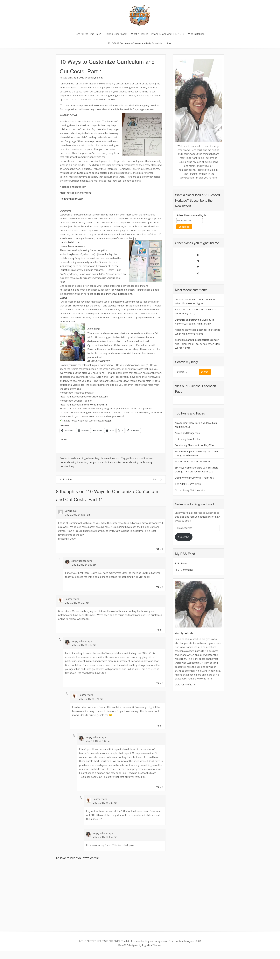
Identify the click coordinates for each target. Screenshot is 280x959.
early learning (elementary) (85, 458)
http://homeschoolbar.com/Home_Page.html (84, 404)
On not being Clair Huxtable (190, 490)
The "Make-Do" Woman (188, 484)
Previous (68, 479)
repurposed (140, 317)
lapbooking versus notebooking (114, 293)
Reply (158, 548)
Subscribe (183, 537)
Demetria (180, 319)
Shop (169, 43)
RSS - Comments (184, 569)
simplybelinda (95, 77)
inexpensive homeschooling (123, 462)
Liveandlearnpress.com (72, 246)
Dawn (67, 510)
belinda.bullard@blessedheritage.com (195, 339)
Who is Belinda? (196, 34)
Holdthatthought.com (71, 198)
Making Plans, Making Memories (193, 461)
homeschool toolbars (141, 458)
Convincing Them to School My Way (194, 445)
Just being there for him (188, 439)
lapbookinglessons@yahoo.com (77, 254)
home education (110, 458)
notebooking (67, 466)
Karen (99, 376)
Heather (69, 599)
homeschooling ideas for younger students (83, 462)
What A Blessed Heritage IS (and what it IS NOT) (157, 34)
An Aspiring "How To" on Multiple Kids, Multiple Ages (196, 424)
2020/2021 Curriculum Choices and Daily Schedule (135, 43)
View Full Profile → (185, 684)
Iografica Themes (151, 945)
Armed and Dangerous (187, 433)
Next (156, 479)
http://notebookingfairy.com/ (76, 192)
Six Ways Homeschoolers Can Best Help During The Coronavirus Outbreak (196, 469)
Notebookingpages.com (73, 186)
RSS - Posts (181, 563)
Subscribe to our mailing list (191, 215)
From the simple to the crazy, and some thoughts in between (196, 453)
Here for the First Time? (88, 34)
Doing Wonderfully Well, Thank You (194, 477)
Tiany (111, 376)
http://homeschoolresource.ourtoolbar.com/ (84, 396)
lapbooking (146, 462)
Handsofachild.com (70, 242)
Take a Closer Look (116, 34)
